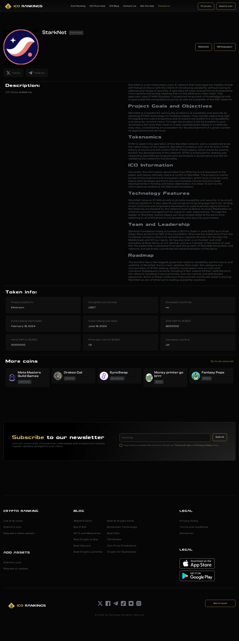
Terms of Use (183, 445)
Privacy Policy (204, 445)
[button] (78, 6)
